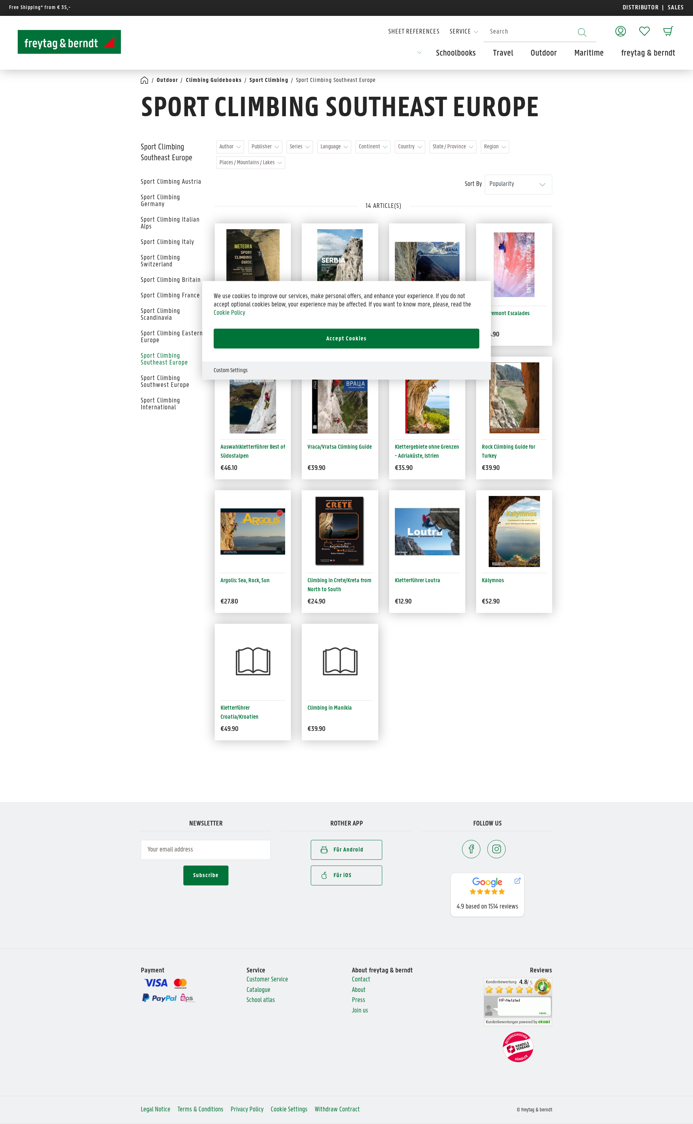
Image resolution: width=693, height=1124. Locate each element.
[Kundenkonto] (620, 27)
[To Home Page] (63, 42)
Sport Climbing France (170, 295)
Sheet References (414, 32)
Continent (369, 147)
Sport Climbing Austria (171, 182)
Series (296, 147)
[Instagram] (496, 849)
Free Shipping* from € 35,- (40, 7)
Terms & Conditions (200, 1109)
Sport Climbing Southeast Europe (164, 359)
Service (460, 32)
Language (331, 147)
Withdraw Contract (337, 1109)
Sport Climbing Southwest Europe (165, 382)
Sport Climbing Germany (160, 201)
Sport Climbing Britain (171, 280)
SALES (675, 7)
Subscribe (206, 875)
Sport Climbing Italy (167, 242)
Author (226, 147)
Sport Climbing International (160, 404)
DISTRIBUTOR (642, 7)
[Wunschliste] (644, 27)
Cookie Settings (289, 1109)
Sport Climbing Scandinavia (160, 315)
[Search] (582, 32)
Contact (361, 979)
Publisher (262, 147)
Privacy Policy (247, 1109)
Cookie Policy (229, 312)
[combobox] (540, 32)
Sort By (473, 184)
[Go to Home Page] (145, 80)
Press (358, 1000)
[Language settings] (419, 55)
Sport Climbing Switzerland (160, 261)
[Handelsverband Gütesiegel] (518, 1047)
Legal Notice (155, 1109)
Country (406, 147)
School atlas (261, 1000)
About (359, 990)
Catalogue (258, 990)
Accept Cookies (346, 339)
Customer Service (267, 979)
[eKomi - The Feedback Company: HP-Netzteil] (518, 1002)
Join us (360, 1010)
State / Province (449, 147)
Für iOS (343, 875)
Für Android (348, 850)
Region (491, 147)
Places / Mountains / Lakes (247, 163)
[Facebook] (471, 849)
